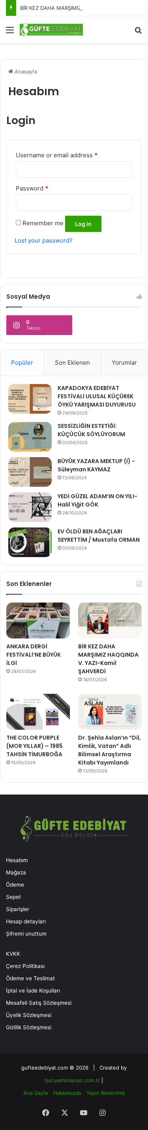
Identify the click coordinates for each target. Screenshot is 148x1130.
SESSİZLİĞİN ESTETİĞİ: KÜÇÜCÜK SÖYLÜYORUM (91, 430)
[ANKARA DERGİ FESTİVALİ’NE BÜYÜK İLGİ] (38, 620)
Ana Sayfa (35, 1093)
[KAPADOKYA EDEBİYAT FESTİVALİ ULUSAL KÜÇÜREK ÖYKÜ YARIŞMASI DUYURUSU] (30, 399)
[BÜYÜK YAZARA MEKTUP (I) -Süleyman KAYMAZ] (30, 472)
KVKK (13, 954)
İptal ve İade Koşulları (33, 990)
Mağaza (16, 872)
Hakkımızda (67, 1093)
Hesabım (17, 860)
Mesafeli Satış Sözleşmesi (38, 1003)
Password (32, 188)
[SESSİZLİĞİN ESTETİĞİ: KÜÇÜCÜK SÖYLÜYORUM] (30, 437)
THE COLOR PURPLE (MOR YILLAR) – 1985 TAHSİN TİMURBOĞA (34, 746)
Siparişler (17, 909)
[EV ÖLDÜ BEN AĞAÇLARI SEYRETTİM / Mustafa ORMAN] (30, 542)
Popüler (22, 362)
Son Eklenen (72, 362)
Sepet (13, 897)
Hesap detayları (26, 921)
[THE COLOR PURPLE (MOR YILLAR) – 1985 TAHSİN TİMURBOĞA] (38, 712)
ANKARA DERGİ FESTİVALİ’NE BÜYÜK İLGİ (33, 654)
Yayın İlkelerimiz (105, 1093)
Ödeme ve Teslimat (30, 978)
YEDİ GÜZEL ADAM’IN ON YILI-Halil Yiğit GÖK (97, 500)
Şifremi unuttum (26, 933)
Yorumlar (124, 362)
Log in (83, 223)
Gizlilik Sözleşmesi (28, 1027)
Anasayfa (25, 71)
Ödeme (15, 884)
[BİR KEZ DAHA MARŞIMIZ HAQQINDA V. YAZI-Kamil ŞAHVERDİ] (110, 620)
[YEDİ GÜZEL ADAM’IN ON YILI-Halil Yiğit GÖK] (30, 507)
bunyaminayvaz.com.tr (72, 1080)
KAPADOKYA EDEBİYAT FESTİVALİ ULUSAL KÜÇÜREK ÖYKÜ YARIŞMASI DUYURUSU (97, 396)
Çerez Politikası (25, 966)
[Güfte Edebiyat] (51, 30)
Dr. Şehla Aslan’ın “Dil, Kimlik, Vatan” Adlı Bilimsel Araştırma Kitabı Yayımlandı (109, 750)
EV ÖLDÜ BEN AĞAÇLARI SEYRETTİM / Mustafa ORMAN (99, 535)
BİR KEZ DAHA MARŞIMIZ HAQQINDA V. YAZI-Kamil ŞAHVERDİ (108, 658)
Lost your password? (44, 240)
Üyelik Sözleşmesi (28, 1015)
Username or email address (56, 155)
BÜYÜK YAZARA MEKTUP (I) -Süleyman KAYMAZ (96, 465)
